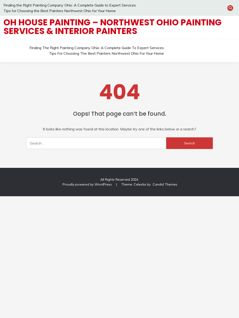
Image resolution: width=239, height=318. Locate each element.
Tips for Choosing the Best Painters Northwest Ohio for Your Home (60, 10)
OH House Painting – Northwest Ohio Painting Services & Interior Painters (112, 26)
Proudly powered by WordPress (88, 184)
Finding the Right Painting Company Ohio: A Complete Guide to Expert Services (70, 5)
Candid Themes (165, 184)
